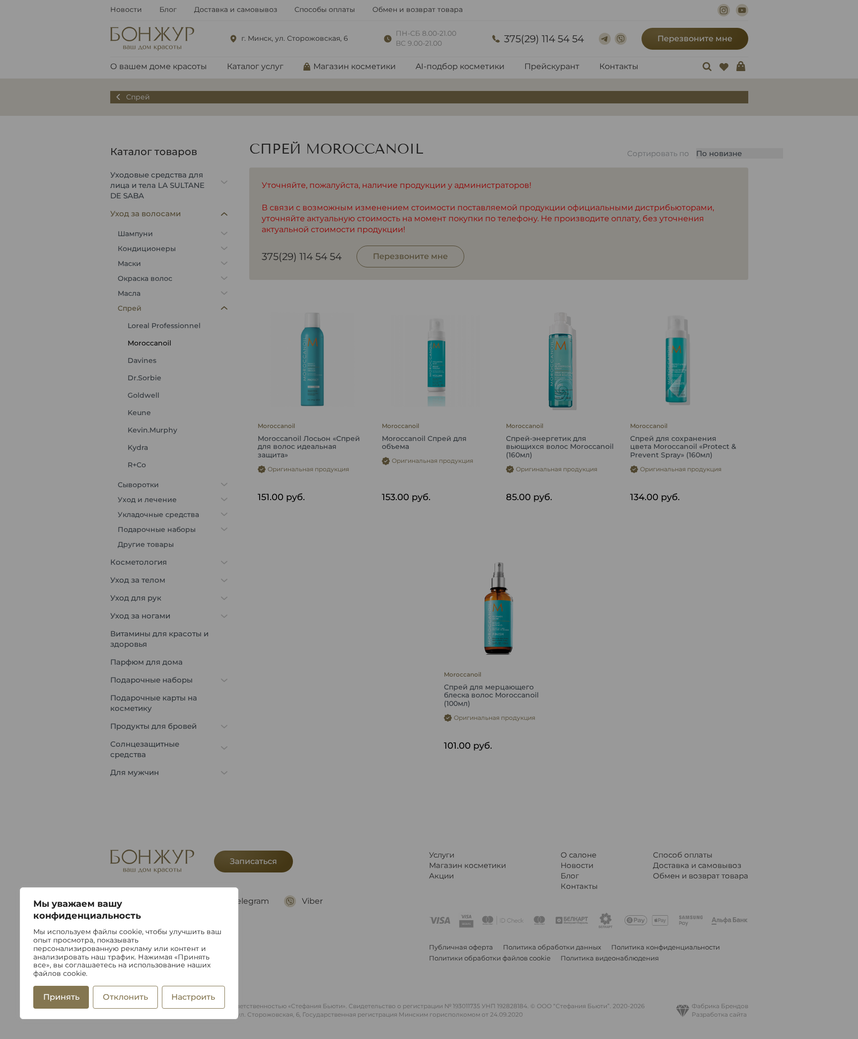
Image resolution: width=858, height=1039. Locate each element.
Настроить (193, 997)
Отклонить (125, 997)
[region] (129, 953)
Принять (61, 997)
